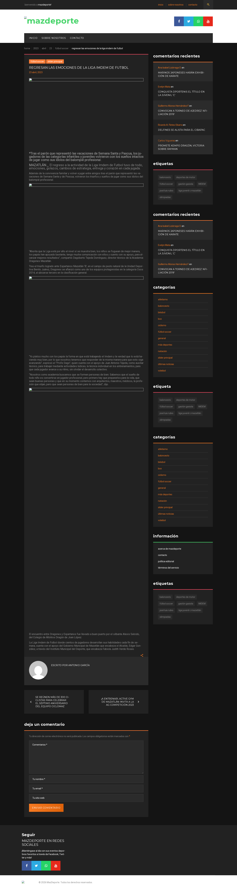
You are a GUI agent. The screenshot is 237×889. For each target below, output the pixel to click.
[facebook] (179, 21)
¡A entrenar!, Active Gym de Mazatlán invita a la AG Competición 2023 (117, 701)
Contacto (192, 4)
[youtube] (208, 21)
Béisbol (161, 312)
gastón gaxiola (185, 184)
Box (160, 319)
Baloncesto (163, 306)
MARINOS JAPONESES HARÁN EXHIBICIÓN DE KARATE (181, 74)
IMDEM (202, 184)
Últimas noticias (166, 364)
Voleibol (162, 370)
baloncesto (165, 177)
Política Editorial (166, 561)
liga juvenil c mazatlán (190, 190)
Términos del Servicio (168, 567)
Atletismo (163, 299)
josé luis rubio (166, 190)
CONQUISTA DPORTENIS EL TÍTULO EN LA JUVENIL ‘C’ (181, 93)
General (162, 338)
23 (50, 48)
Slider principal (55, 61)
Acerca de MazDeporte (169, 548)
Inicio (160, 4)
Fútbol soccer (62, 48)
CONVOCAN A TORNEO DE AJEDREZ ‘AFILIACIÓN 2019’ (182, 112)
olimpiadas (165, 197)
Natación (162, 351)
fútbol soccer (166, 184)
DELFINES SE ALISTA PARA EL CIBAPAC (181, 129)
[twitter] (188, 21)
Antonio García (79, 665)
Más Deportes (165, 344)
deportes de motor (185, 177)
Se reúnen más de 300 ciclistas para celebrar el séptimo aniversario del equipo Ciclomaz (52, 702)
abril (44, 48)
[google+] (198, 21)
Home (27, 48)
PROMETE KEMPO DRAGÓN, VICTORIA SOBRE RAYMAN (181, 147)
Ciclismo (162, 325)
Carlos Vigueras (166, 140)
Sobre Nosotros (175, 4)
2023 (36, 48)
